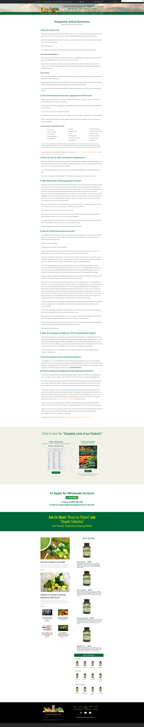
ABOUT (64, 10)
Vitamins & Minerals (77, 13)
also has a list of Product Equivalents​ (56, 443)
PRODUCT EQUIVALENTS (86, 10)
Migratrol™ (84, 679)
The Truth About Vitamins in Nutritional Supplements (63, 617)
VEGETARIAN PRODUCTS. (75, 367)
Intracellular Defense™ (100, 680)
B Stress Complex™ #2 (85, 693)
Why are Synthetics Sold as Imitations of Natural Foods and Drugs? (47, 634)
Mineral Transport (100, 667)
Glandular (87, 13)
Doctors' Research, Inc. (53, 714)
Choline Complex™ (92, 667)
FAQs (72, 10)
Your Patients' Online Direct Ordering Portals (72, 526)
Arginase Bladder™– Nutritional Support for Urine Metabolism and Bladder (63, 634)
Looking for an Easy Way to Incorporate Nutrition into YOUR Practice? (53, 596)
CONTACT (68, 10)
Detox (83, 13)
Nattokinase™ (85, 667)
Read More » (42, 569)
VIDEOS (80, 10)
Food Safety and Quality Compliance (65, 398)
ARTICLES (76, 10)
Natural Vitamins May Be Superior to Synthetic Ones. (77, 417)
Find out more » (47, 621)
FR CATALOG (99, 10)
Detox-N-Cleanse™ (77, 667)
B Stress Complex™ (100, 693)
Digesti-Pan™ (77, 679)
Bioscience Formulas (69, 13)
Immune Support (94, 13)
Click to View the (72, 434)
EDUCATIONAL (94, 10)
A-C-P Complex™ (77, 693)
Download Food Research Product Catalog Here (86, 717)
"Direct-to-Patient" (78, 517)
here (63, 367)
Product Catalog (88, 443)
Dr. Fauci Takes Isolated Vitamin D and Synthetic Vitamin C (47, 618)
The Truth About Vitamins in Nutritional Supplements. (53, 154)
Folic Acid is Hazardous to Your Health (52, 561)
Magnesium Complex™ (92, 693)
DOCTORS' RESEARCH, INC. (50, 13)
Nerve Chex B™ (93, 679)
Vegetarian (101, 13)
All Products (62, 13)
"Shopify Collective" (72, 521)
